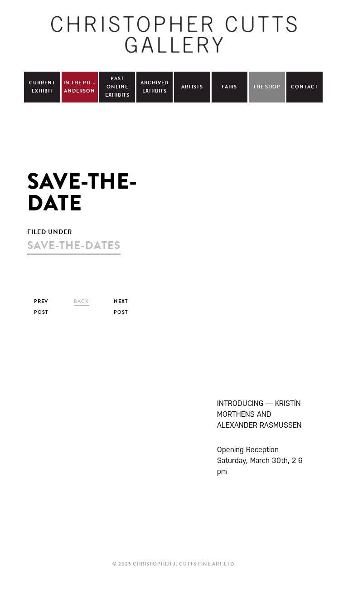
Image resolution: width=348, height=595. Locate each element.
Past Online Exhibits (117, 87)
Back (81, 301)
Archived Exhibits (154, 87)
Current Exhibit (42, 87)
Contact (304, 87)
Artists (192, 87)
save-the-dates (74, 245)
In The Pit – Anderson (79, 87)
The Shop (266, 87)
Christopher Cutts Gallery (174, 34)
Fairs (229, 87)
